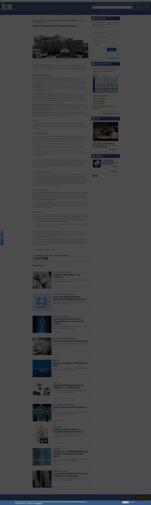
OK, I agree (125, 502)
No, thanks (132, 502)
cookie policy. (39, 503)
